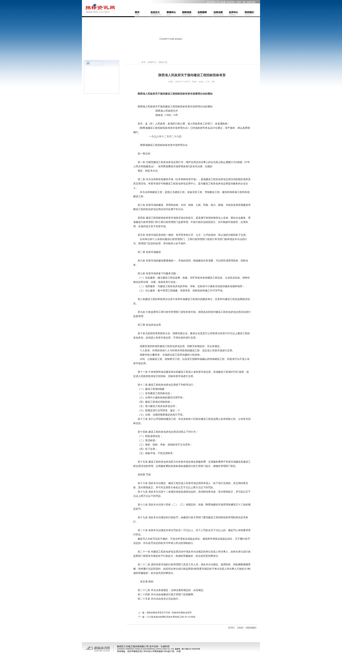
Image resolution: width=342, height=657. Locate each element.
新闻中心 (152, 62)
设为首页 (211, 2)
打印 (231, 628)
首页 (143, 62)
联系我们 (231, 2)
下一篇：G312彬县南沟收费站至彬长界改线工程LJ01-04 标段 (166, 617)
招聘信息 (251, 2)
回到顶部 (251, 628)
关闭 (240, 628)
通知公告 (163, 62)
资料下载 (241, 2)
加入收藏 (221, 2)
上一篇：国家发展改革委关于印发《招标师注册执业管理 (164, 612)
